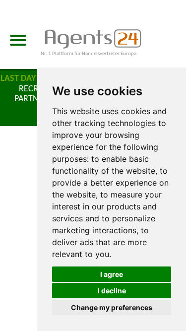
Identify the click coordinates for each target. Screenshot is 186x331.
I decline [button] (112, 290)
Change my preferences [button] (111, 307)
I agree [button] (111, 274)
